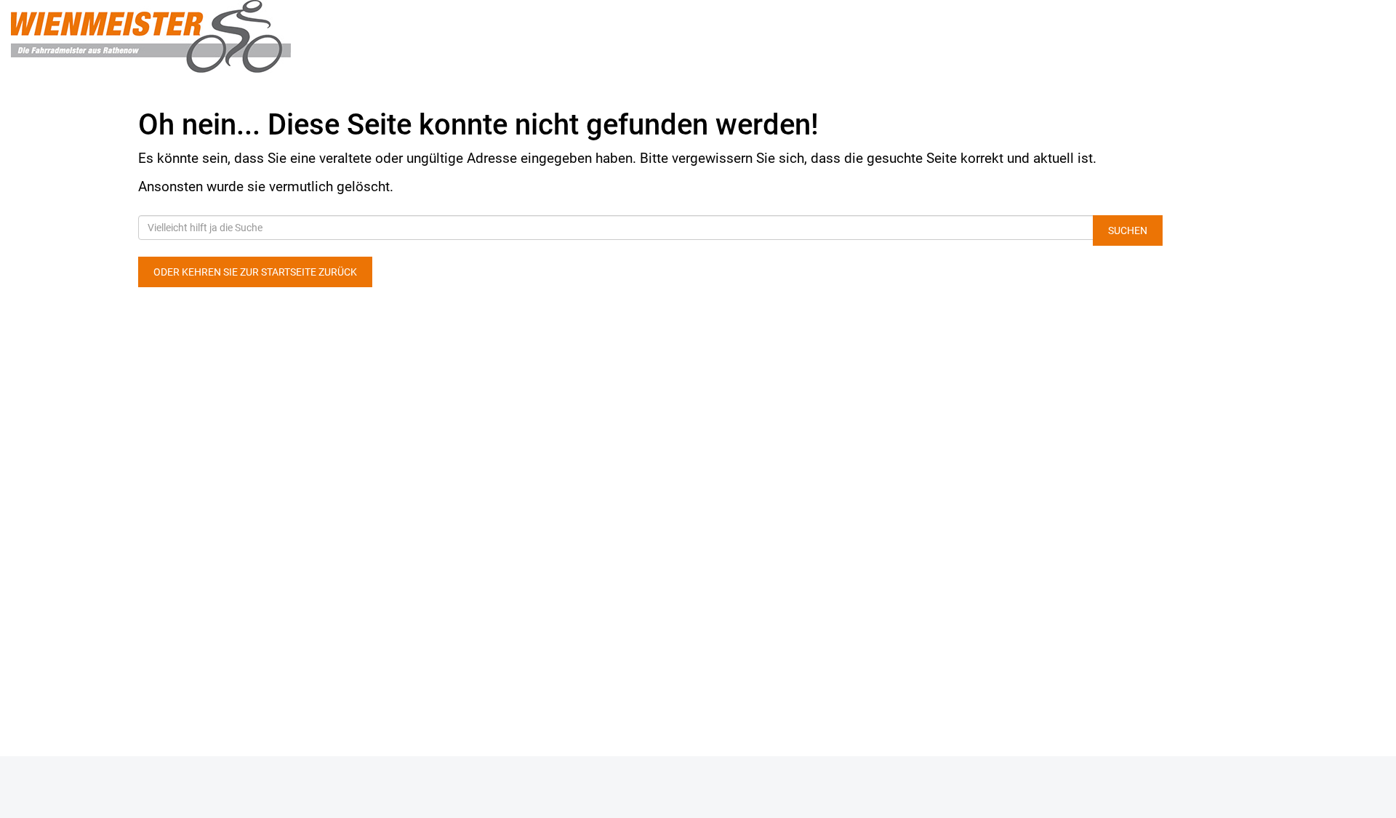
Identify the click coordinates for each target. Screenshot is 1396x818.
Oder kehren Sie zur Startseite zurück (255, 272)
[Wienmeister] (291, 36)
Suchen (1127, 230)
